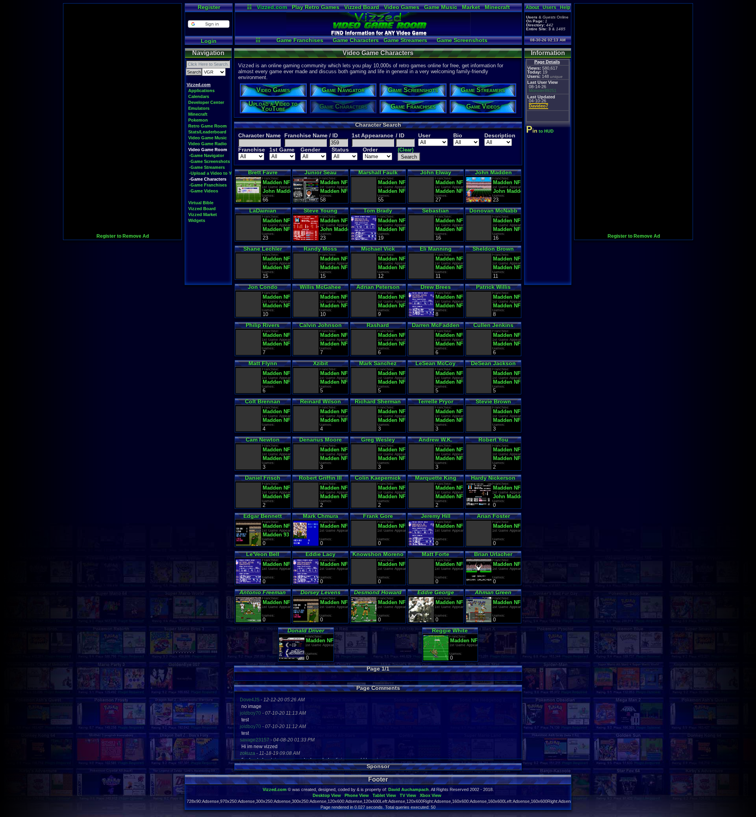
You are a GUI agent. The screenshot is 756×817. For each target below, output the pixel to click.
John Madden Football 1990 (507, 496)
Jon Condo (263, 287)
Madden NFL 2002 (277, 229)
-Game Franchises (208, 185)
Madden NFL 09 (392, 344)
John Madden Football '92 (277, 191)
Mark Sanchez (378, 363)
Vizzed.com (272, 7)
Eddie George (435, 592)
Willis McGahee (320, 287)
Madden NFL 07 (277, 305)
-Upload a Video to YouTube (218, 173)
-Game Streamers (207, 167)
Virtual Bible (200, 202)
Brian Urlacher (493, 554)
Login (209, 41)
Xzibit (320, 363)
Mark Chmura (320, 516)
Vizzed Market (202, 214)
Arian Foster (493, 516)
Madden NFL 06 (392, 458)
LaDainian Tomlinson (262, 213)
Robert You (493, 439)
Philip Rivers (263, 325)
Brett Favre (263, 172)
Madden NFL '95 (392, 191)
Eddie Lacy (320, 554)
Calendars (198, 96)
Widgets (196, 220)
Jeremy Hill (435, 516)
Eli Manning (436, 249)
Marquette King (435, 478)
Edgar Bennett (262, 516)
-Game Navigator (206, 155)
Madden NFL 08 (392, 305)
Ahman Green (493, 592)
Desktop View (327, 795)
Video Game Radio (207, 143)
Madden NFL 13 (334, 496)
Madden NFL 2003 (449, 458)
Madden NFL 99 (334, 267)
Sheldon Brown (493, 249)
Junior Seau (320, 172)
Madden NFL (277, 182)
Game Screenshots (462, 40)
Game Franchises (299, 40)
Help (565, 7)
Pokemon (198, 120)
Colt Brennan (262, 401)
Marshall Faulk (378, 172)
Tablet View (384, 795)
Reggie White (450, 630)
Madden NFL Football (449, 420)
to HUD (541, 131)
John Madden (493, 172)
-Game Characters (207, 179)
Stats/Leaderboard (207, 131)
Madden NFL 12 (392, 420)
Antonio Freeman (262, 592)
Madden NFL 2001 (449, 229)
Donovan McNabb (493, 210)
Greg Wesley (378, 439)
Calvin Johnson (320, 325)
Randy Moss (320, 249)
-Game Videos (203, 191)
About (532, 7)
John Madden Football (507, 191)
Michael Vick (378, 249)
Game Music (440, 7)
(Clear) (405, 150)
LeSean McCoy (435, 363)
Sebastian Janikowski (436, 213)
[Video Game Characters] (378, 34)
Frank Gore (378, 516)
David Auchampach (408, 789)
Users (549, 7)
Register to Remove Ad (122, 236)
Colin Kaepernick (378, 478)
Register (209, 7)
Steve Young (320, 210)
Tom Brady (377, 210)
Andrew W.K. (435, 439)
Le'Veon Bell (262, 554)
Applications (201, 90)
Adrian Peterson (378, 287)
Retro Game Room (207, 126)
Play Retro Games (315, 7)
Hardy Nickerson (493, 478)
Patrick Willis (493, 287)
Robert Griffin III (320, 478)
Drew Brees (436, 287)
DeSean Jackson (493, 363)
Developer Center (206, 102)
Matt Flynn (262, 363)
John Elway (435, 172)
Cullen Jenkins (493, 325)
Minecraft (497, 7)
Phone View (357, 795)
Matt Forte (435, 554)
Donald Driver (305, 630)
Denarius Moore (320, 439)
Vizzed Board (361, 7)
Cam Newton (263, 439)
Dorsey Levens (320, 592)
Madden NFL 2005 (449, 267)
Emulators (198, 108)
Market (471, 7)
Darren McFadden (436, 325)
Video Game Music (207, 137)
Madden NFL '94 (334, 191)
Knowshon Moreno (378, 554)
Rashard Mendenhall (378, 328)
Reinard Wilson (320, 401)
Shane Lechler (262, 249)
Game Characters (356, 40)
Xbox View (430, 795)
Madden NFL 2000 (507, 229)
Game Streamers (405, 40)
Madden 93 (276, 534)
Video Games (401, 7)
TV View (408, 795)
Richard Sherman (378, 401)
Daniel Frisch (262, 478)
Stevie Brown (493, 401)
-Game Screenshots (209, 161)
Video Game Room (207, 149)
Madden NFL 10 (392, 382)
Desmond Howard (378, 592)
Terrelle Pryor (435, 401)
